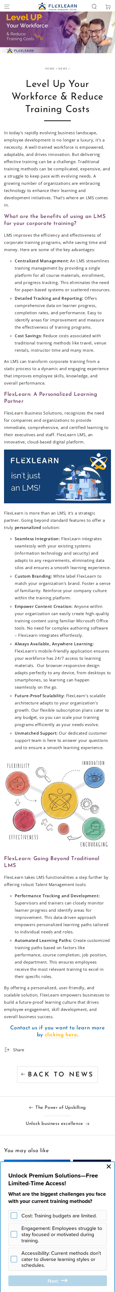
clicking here (61, 1035)
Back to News (61, 1075)
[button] (94, 6)
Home (50, 68)
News (62, 68)
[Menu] (7, 6)
